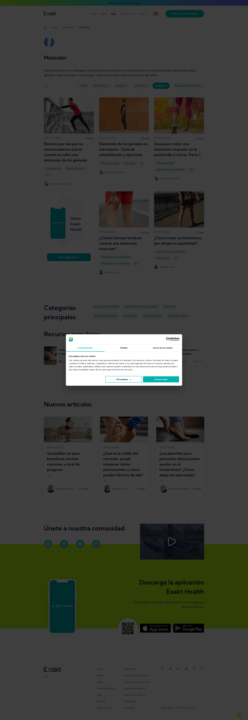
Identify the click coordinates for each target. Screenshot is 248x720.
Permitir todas (161, 379)
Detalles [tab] (124, 348)
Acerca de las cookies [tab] (163, 348)
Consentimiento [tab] (85, 348)
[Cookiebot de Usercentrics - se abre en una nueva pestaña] (168, 339)
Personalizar (122, 379)
